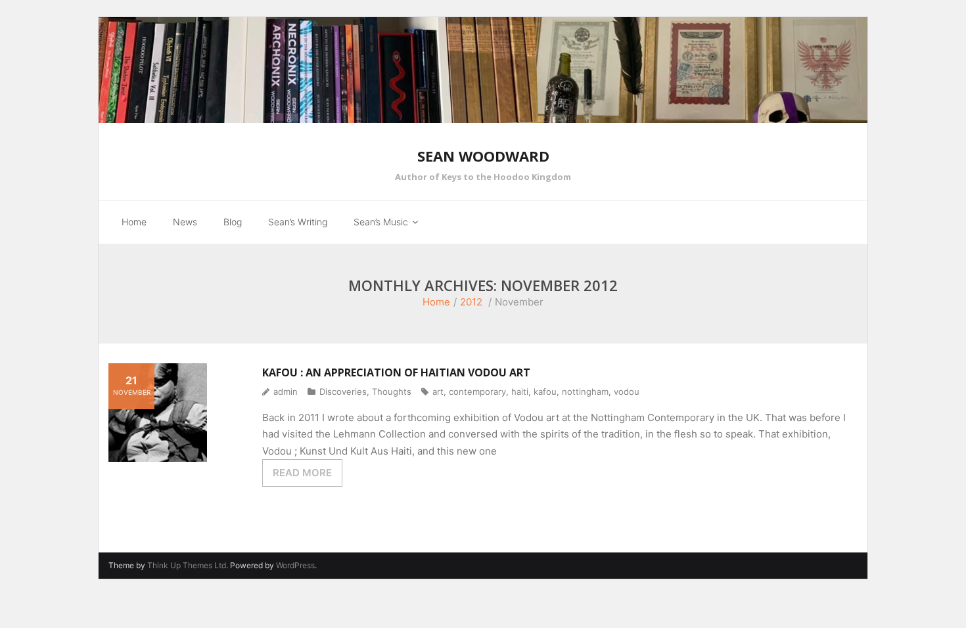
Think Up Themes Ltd (186, 565)
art (438, 391)
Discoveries (343, 391)
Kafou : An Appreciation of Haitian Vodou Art (396, 372)
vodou (626, 391)
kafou (545, 391)
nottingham (585, 391)
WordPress (295, 565)
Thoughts (391, 391)
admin (285, 391)
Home (436, 302)
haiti (519, 391)
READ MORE (302, 472)
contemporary (477, 391)
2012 (471, 302)
